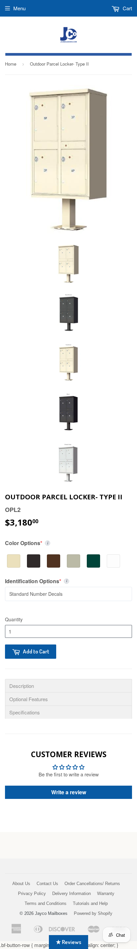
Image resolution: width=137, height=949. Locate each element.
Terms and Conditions (46, 903)
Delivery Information (71, 893)
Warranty (105, 893)
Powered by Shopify (93, 913)
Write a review (68, 792)
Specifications (24, 712)
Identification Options (51, 581)
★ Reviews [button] (68, 941)
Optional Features (28, 699)
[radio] (13, 561)
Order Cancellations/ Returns (92, 883)
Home (10, 64)
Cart (126, 8)
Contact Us (47, 883)
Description (21, 685)
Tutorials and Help (90, 903)
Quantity (14, 619)
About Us (21, 883)
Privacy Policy (32, 893)
